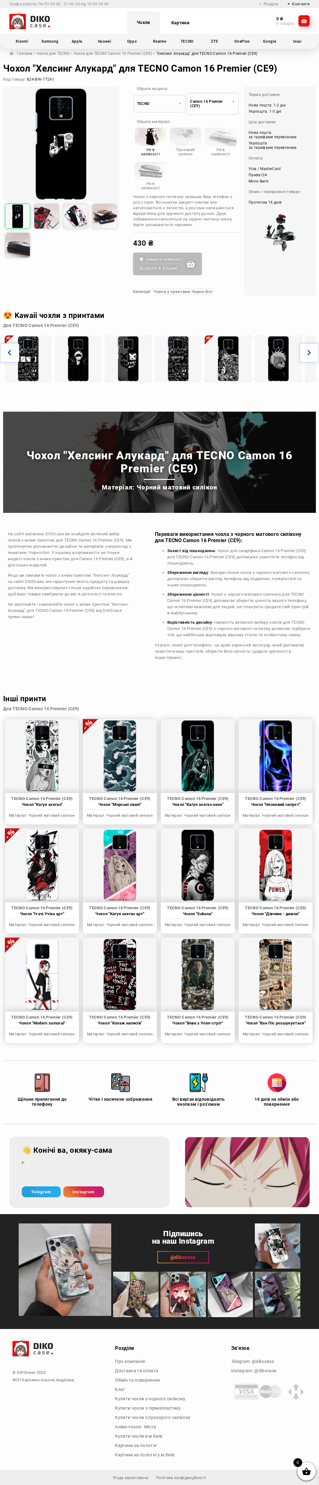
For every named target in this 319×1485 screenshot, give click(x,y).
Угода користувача (131, 1478)
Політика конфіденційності (181, 1478)
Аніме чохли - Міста (135, 1426)
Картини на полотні (135, 1445)
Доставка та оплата (136, 1370)
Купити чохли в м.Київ (138, 1436)
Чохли (143, 22)
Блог (120, 1389)
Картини (180, 22)
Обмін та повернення (137, 1380)
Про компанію (130, 1361)
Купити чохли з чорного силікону (150, 1398)
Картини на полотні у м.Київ (144, 1454)
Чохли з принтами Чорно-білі (183, 291)
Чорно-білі (39, 552)
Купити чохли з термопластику (148, 1408)
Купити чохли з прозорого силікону (152, 1417)
